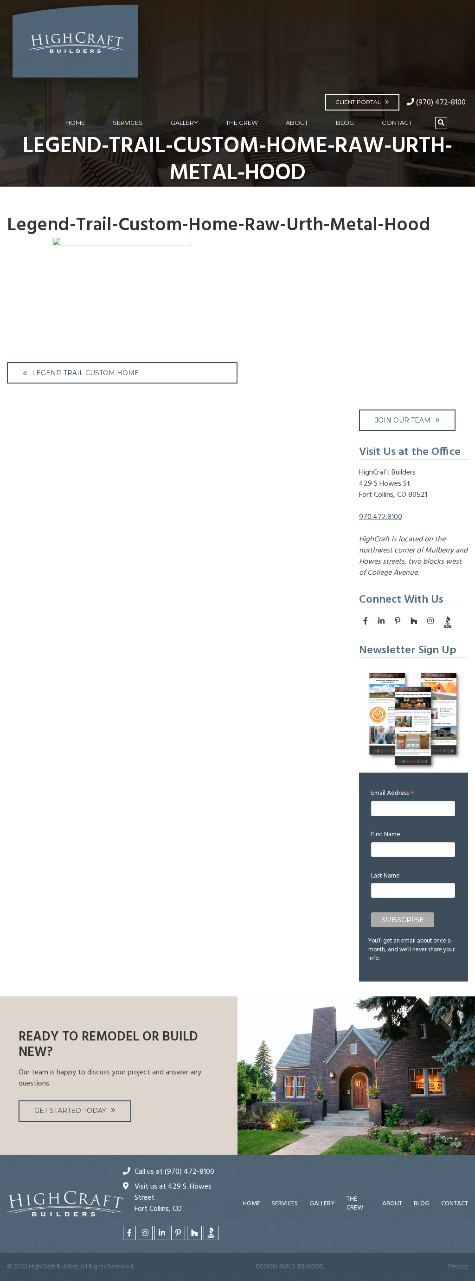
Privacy (458, 1266)
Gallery (184, 122)
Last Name (385, 876)
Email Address (392, 793)
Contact (397, 122)
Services (128, 122)
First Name (385, 834)
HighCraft (75, 45)
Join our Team (402, 420)
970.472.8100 (380, 517)
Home (75, 122)
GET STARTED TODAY (70, 1110)
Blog (345, 122)
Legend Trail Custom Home (85, 373)
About (297, 122)
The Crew (242, 122)
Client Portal (358, 101)
